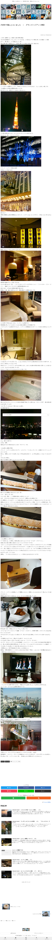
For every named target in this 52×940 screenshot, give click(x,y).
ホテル (3, 761)
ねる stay (7, 761)
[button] (48, 415)
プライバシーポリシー (38, 933)
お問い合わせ (13, 933)
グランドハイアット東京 (16, 761)
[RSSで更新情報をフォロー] (39, 798)
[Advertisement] (26, 30)
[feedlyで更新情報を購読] (13, 798)
